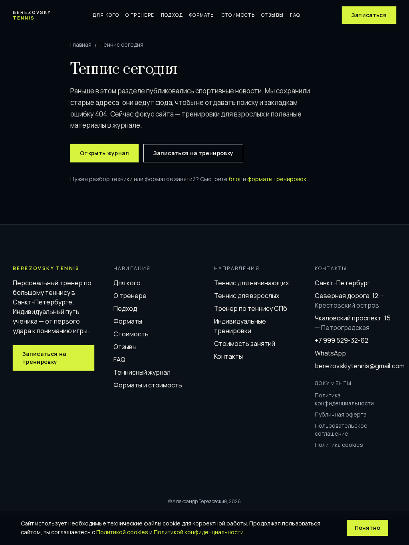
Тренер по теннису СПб (250, 308)
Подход (172, 15)
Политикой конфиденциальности (199, 532)
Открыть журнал (104, 153)
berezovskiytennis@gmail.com (360, 365)
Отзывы (272, 15)
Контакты (228, 356)
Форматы (202, 15)
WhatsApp (330, 353)
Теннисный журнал (142, 372)
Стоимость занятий (244, 343)
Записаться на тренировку (193, 153)
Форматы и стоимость (147, 385)
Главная (80, 44)
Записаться (369, 15)
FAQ (295, 15)
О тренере (139, 15)
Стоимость (238, 15)
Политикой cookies (122, 532)
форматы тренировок (276, 179)
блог (235, 179)
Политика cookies (339, 444)
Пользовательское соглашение (341, 429)
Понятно (367, 527)
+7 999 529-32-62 (341, 340)
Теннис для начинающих (251, 282)
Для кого (106, 15)
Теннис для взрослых (246, 295)
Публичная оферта (341, 414)
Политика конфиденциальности (344, 399)
